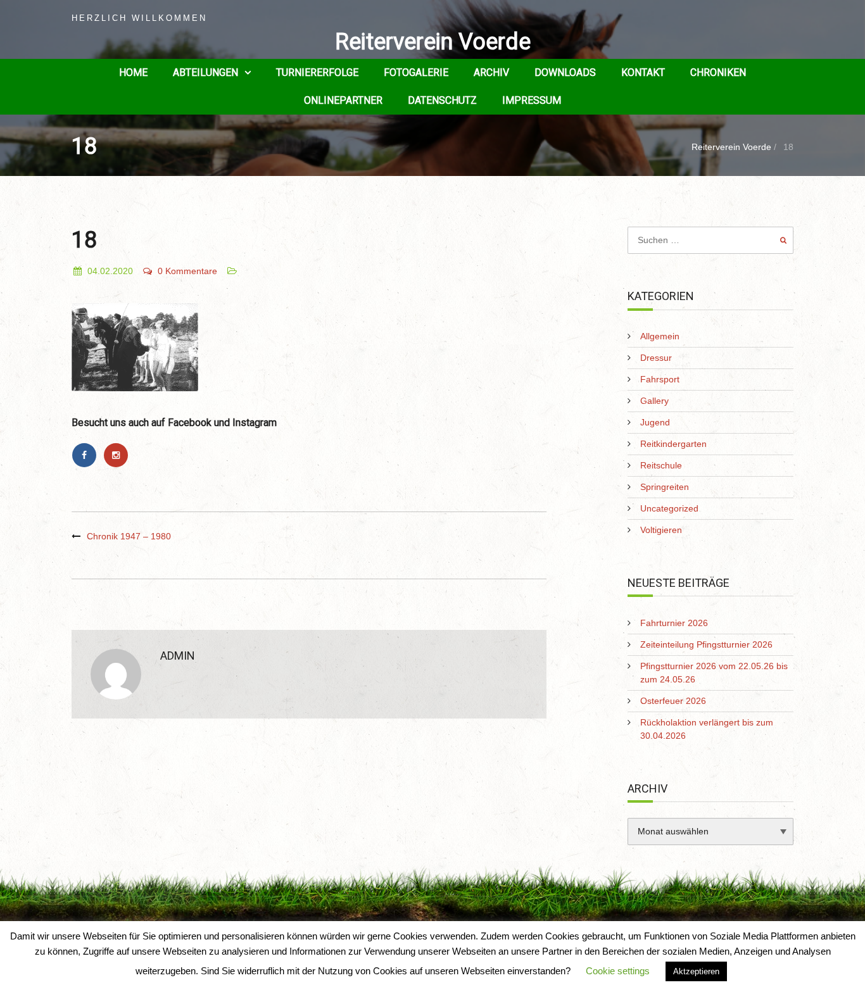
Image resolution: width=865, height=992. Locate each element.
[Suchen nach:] (711, 240)
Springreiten (664, 487)
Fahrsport (659, 379)
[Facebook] (87, 455)
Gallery (654, 401)
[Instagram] (117, 455)
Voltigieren (661, 530)
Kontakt (643, 72)
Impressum (531, 100)
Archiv (491, 72)
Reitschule (661, 465)
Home (133, 72)
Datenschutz (442, 100)
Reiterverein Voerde (433, 41)
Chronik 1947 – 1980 (129, 536)
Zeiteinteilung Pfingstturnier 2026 (706, 644)
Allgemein (659, 336)
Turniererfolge (317, 72)
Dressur (656, 358)
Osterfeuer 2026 (673, 701)
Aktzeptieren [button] (696, 971)
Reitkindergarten (673, 444)
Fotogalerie (416, 72)
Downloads (565, 72)
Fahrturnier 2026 (674, 623)
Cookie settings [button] (618, 970)
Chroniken (718, 72)
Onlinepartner (343, 100)
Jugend (655, 422)
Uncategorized (669, 508)
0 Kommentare (187, 271)
